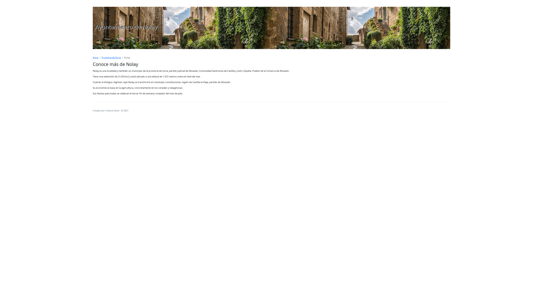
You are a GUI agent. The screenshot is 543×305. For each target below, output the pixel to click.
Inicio (96, 57)
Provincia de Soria (111, 57)
